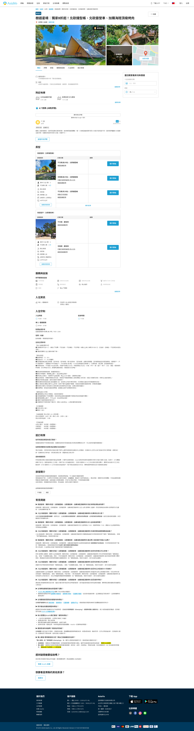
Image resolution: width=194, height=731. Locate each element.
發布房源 (39, 700)
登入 (181, 3)
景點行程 (46, 3)
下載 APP (156, 3)
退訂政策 (81, 68)
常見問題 (39, 712)
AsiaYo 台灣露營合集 (48, 611)
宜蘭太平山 (74, 603)
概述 (38, 68)
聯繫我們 (39, 715)
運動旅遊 (65, 3)
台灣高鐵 (56, 3)
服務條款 (39, 725)
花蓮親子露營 (77, 594)
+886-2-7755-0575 (77, 706)
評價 (45, 68)
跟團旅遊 (30, 3)
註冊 (187, 3)
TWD (165, 3)
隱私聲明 (46, 725)
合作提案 (39, 706)
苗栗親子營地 (67, 594)
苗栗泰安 (59, 603)
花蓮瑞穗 (66, 603)
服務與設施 (61, 68)
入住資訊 (71, 68)
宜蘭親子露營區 (56, 594)
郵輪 (22, 3)
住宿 (38, 3)
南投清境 (51, 603)
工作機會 (39, 703)
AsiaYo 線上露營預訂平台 (46, 592)
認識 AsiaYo (40, 709)
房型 (51, 68)
